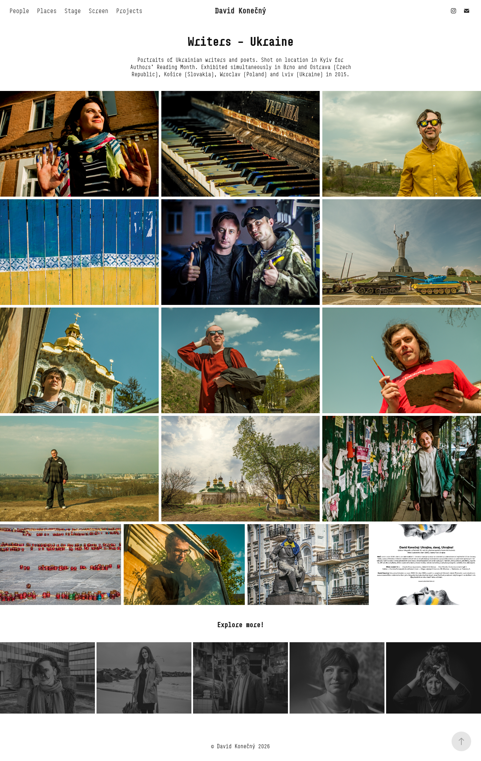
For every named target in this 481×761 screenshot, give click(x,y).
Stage (72, 10)
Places (47, 10)
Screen (98, 10)
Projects (129, 10)
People (19, 10)
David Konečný (240, 10)
